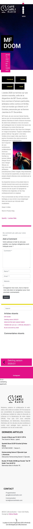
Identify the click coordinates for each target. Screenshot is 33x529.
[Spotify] (23, 11)
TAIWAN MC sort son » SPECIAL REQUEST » (17, 325)
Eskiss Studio (13, 514)
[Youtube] (23, 13)
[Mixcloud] (23, 5)
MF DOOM (7, 316)
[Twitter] (23, 9)
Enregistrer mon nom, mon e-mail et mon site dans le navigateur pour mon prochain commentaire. (16, 290)
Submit (6, 297)
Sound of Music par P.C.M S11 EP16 (14, 437)
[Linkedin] (23, 7)
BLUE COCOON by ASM (11, 327)
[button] (8, 79)
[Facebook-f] (23, 2)
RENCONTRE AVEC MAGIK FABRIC (14, 322)
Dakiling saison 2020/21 (11, 319)
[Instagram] (23, 4)
